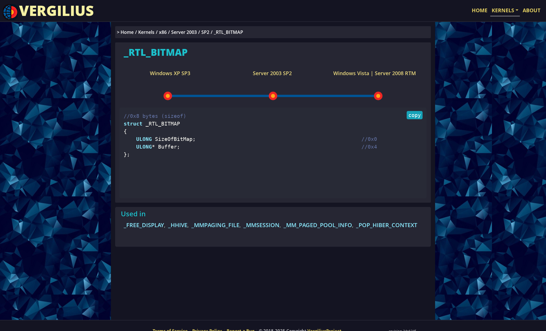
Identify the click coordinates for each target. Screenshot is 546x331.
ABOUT (531, 10)
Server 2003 (184, 32)
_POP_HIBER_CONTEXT (386, 225)
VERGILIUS (56, 10)
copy (414, 115)
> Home (125, 32)
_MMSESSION (261, 225)
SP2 (205, 32)
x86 (163, 32)
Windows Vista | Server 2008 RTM (374, 73)
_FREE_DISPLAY (144, 225)
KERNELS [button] (503, 10)
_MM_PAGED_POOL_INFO (318, 225)
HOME (479, 10)
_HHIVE (177, 225)
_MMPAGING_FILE (215, 225)
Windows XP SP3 (170, 73)
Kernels (146, 32)
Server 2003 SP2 (272, 73)
